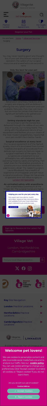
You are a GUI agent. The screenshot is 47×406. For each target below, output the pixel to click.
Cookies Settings (23, 386)
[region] (23, 376)
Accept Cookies (24, 391)
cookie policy (37, 363)
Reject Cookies (25, 397)
